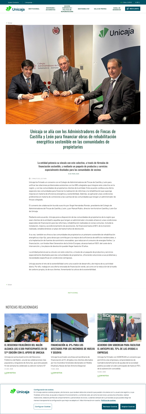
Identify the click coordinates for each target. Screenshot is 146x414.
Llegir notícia (10, 373)
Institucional (34, 9)
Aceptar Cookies (128, 406)
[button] (9, 23)
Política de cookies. (108, 400)
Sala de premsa (100, 9)
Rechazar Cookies (110, 406)
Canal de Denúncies (117, 9)
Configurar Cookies (43, 406)
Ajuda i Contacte (13, 2)
